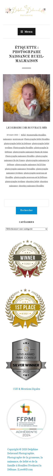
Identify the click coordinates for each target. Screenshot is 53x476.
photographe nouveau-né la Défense (30, 177)
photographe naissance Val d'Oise (30, 164)
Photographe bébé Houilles (36, 139)
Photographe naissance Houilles (20, 156)
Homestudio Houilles (36, 134)
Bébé (23, 134)
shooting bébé (32, 181)
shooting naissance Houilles (31, 185)
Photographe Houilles (23, 147)
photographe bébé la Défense (17, 143)
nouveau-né (18, 139)
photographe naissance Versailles (20, 168)
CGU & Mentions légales (26, 389)
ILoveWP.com (25, 469)
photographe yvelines (15, 181)
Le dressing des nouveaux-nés (26, 128)
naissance (7, 139)
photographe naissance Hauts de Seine (30, 152)
